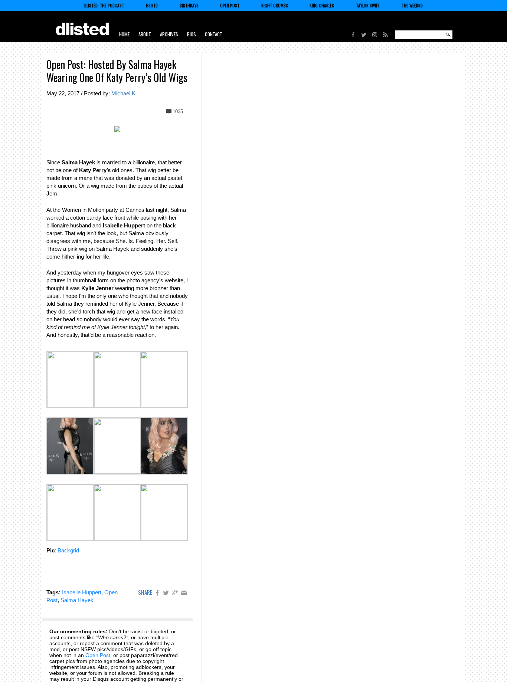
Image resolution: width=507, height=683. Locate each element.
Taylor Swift (368, 6)
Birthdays (189, 6)
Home (124, 34)
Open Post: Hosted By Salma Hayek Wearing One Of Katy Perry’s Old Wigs (116, 71)
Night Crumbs (274, 6)
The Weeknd (412, 6)
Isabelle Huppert (81, 592)
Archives (169, 34)
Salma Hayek (77, 600)
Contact (213, 34)
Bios (191, 34)
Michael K (123, 93)
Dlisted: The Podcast (104, 6)
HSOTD (152, 6)
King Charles (322, 6)
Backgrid (68, 550)
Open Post (229, 6)
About (144, 34)
